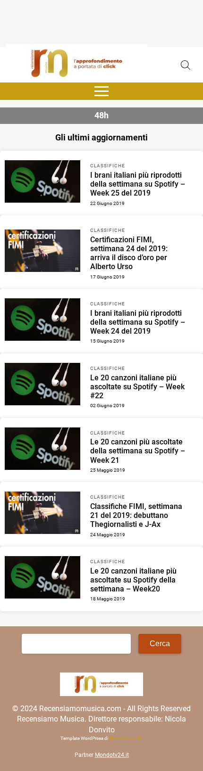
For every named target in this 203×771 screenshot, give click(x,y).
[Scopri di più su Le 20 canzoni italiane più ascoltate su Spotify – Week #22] (42, 385)
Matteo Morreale (126, 738)
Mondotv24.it (112, 755)
